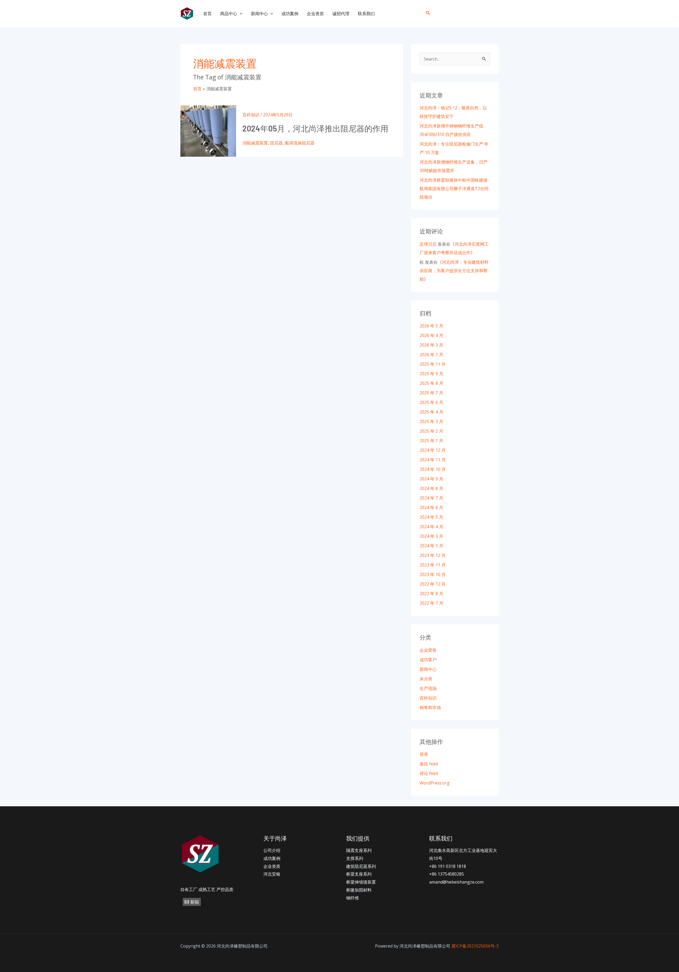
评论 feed (429, 773)
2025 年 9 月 (431, 374)
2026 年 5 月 (431, 326)
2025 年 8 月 (431, 383)
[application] (239, 13)
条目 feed (429, 764)
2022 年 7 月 (431, 603)
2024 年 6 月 (431, 507)
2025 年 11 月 (433, 364)
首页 (207, 13)
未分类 (426, 679)
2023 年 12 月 (433, 555)
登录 (424, 754)
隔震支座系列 (359, 850)
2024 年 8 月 (431, 488)
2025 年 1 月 (431, 441)
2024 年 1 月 (431, 546)
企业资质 (315, 13)
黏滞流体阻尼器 (300, 143)
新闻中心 (259, 13)
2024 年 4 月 (431, 527)
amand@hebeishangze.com (456, 882)
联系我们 (366, 13)
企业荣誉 (428, 650)
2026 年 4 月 (431, 335)
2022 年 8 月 (431, 593)
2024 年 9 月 (431, 479)
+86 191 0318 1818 (447, 866)
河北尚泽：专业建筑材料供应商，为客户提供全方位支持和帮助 (454, 270)
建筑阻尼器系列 (361, 866)
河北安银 (271, 874)
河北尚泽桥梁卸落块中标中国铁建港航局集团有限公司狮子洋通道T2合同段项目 (454, 188)
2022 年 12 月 (433, 584)
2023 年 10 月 (433, 574)
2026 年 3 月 (431, 345)
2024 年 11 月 (433, 460)
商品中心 (228, 13)
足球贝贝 (428, 244)
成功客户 (428, 660)
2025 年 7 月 (431, 393)
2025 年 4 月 (431, 412)
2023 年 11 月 (433, 565)
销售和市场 (430, 707)
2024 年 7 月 (431, 498)
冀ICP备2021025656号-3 (475, 946)
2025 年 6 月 (431, 402)
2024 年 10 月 (433, 469)
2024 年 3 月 (431, 536)
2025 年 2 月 (431, 431)
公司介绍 (271, 850)
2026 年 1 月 (431, 354)
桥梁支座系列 (359, 874)
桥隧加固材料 (359, 890)
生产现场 (428, 688)
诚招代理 (340, 13)
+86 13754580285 (446, 874)
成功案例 (289, 13)
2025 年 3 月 (431, 421)
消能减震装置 (255, 143)
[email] (494, 14)
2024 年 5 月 (431, 517)
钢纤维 (352, 898)
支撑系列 (354, 858)
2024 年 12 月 (433, 450)
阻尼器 (276, 143)
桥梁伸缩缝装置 (361, 882)
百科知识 (250, 115)
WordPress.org (435, 783)
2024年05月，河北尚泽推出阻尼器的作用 (315, 128)
